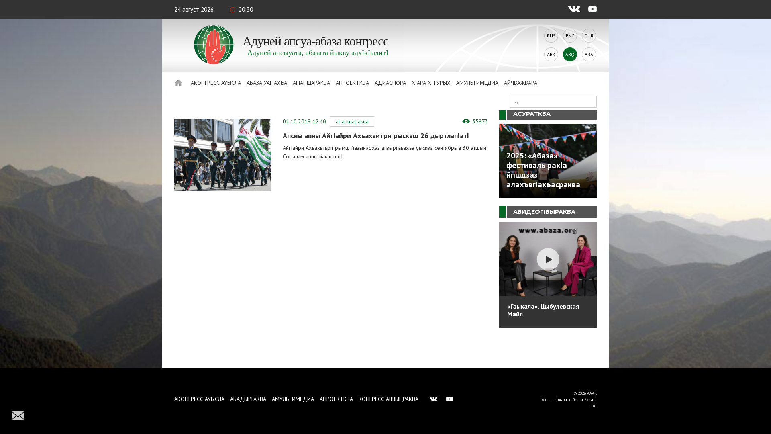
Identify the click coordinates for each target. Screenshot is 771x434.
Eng (570, 36)
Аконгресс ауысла (216, 82)
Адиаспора (390, 82)
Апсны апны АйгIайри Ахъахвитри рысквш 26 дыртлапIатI (376, 135)
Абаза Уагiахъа (267, 82)
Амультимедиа (477, 82)
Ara (589, 54)
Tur (589, 36)
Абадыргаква (248, 399)
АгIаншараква (311, 82)
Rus (551, 36)
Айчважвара (520, 82)
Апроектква (352, 82)
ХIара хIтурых (431, 82)
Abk (551, 54)
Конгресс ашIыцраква (388, 399)
